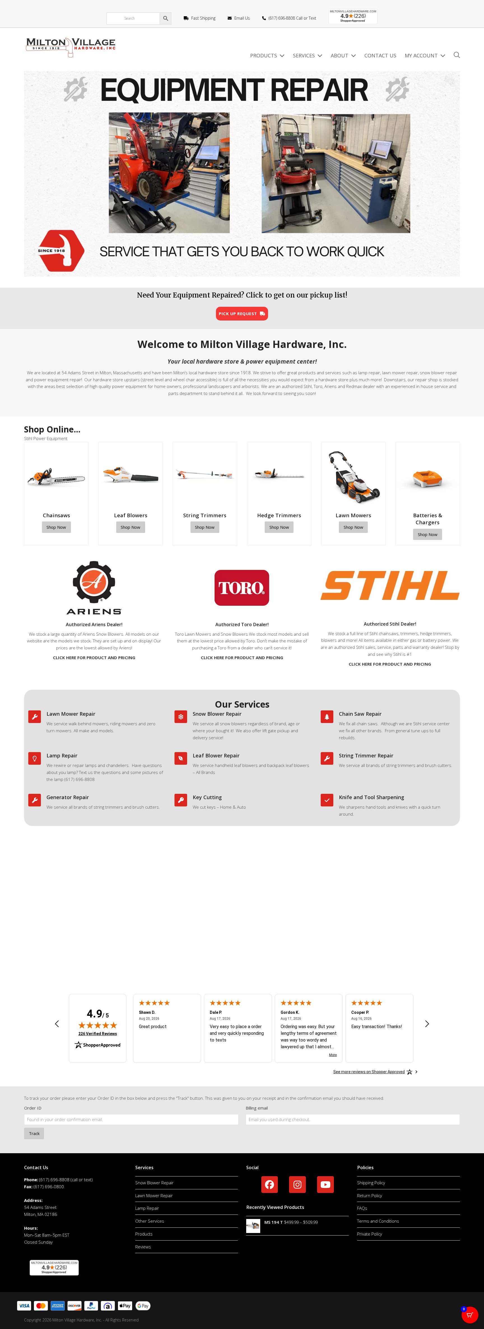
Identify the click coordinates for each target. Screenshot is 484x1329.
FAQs (362, 1208)
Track (34, 1133)
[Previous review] (57, 1024)
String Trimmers (204, 515)
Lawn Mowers (353, 515)
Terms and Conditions (378, 1221)
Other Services (149, 1221)
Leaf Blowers (130, 515)
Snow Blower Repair (217, 713)
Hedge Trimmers (279, 515)
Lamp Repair (61, 755)
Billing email (257, 1108)
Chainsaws (56, 515)
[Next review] (427, 1024)
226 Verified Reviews (97, 1033)
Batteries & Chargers (427, 519)
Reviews (143, 1247)
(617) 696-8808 (54, 1179)
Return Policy (369, 1195)
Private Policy (369, 1234)
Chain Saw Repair (360, 713)
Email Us (242, 18)
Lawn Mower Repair (70, 713)
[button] (457, 55)
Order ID (32, 1108)
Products (144, 1234)
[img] (97, 1025)
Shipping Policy (371, 1182)
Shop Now (56, 527)
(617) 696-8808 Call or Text (292, 18)
